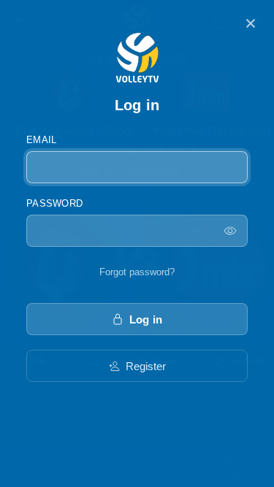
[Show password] (230, 230)
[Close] (250, 23)
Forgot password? (137, 271)
